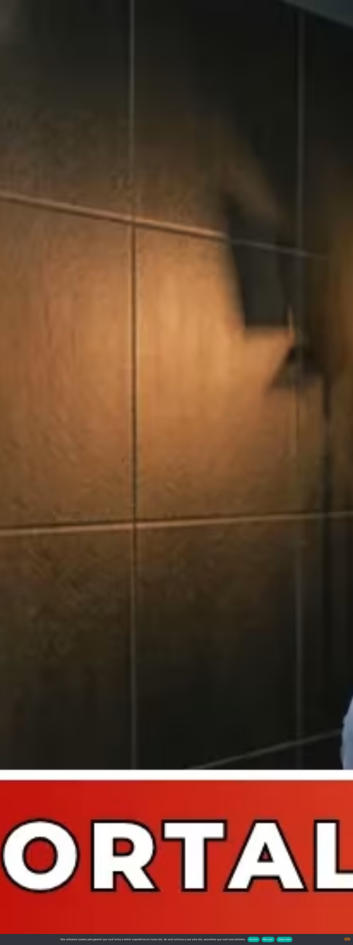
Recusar (268, 939)
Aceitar (253, 939)
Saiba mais (284, 939)
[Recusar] (347, 939)
